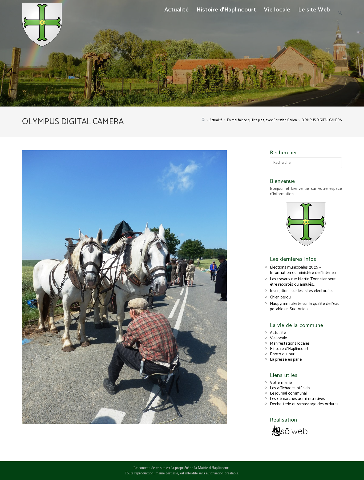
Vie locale (278, 338)
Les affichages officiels (290, 388)
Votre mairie (281, 382)
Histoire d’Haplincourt (289, 348)
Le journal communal (288, 393)
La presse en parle (286, 359)
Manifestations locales (290, 343)
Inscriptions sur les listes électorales (301, 290)
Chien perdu (280, 297)
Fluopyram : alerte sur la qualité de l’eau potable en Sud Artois (304, 306)
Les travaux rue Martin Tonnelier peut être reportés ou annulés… (303, 282)
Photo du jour (282, 354)
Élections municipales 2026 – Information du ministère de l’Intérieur (303, 270)
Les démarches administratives (297, 398)
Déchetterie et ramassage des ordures (304, 404)
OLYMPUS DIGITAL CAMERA (321, 120)
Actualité (278, 332)
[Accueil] (203, 120)
